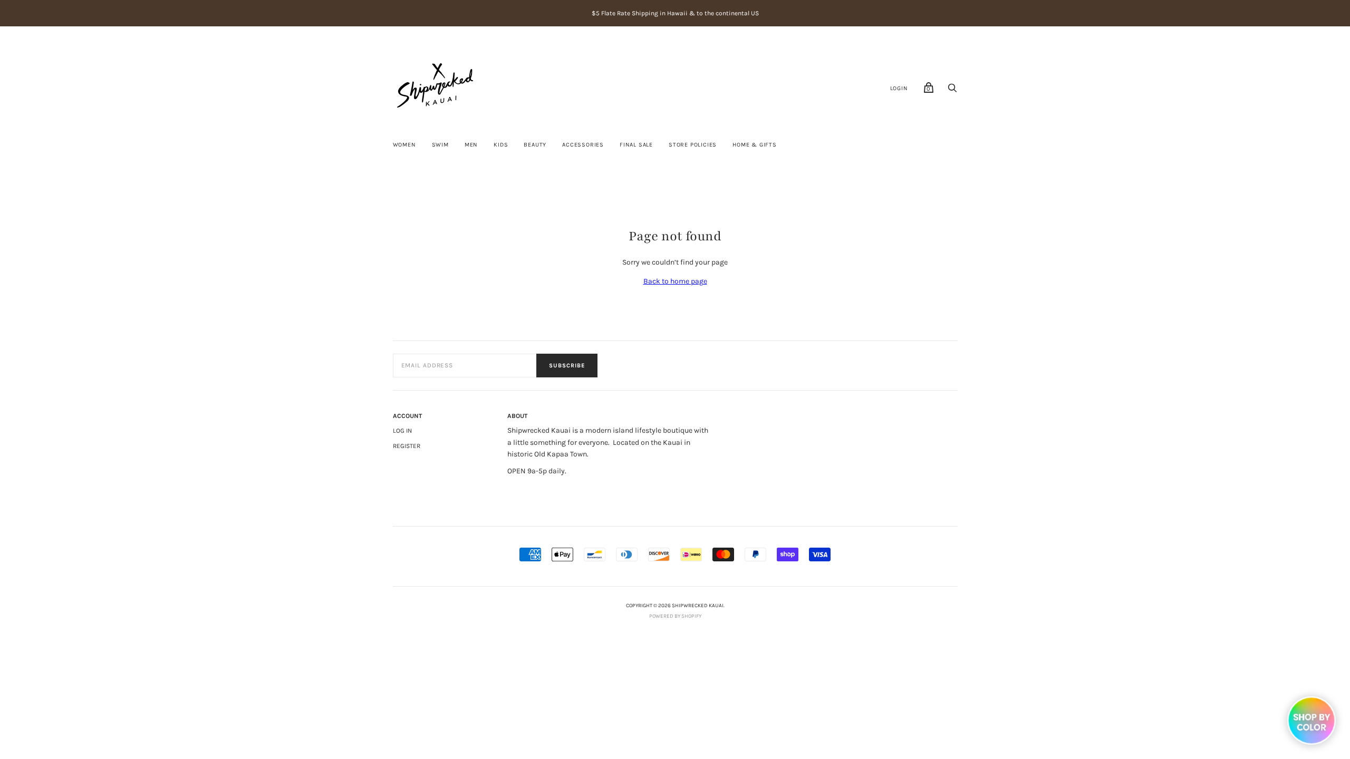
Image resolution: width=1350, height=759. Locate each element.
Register (406, 446)
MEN (471, 144)
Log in (402, 430)
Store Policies (693, 144)
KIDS (501, 144)
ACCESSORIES (583, 144)
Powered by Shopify (675, 616)
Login (899, 88)
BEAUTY (535, 144)
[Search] (952, 90)
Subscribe (567, 365)
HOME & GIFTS (754, 144)
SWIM (440, 144)
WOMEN (404, 144)
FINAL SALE (636, 144)
